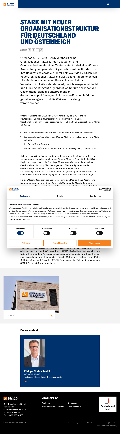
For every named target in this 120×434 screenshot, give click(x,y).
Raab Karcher (48, 403)
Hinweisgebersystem (109, 423)
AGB (87, 423)
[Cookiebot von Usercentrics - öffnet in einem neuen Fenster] (100, 189)
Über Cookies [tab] (95, 196)
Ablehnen (26, 243)
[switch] (46, 233)
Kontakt (71, 423)
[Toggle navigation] (114, 4)
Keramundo (72, 403)
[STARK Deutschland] (9, 4)
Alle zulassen (94, 243)
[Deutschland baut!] (107, 404)
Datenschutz (95, 423)
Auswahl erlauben (60, 243)
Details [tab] (60, 196)
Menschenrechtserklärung (106, 426)
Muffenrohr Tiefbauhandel (53, 406)
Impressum (79, 423)
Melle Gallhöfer (74, 406)
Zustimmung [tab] (25, 196)
